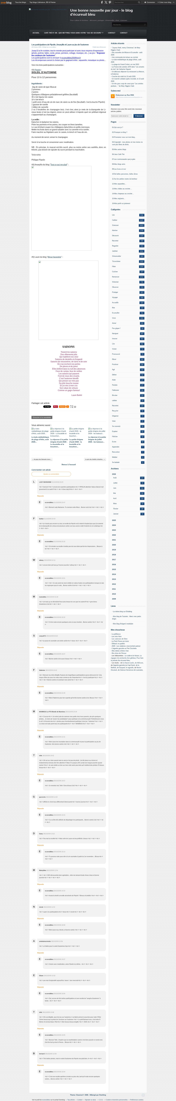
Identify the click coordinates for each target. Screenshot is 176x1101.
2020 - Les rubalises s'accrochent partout (126, 646)
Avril (114, 498)
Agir (113, 369)
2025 (114, 520)
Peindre (114, 385)
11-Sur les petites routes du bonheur (124, 179)
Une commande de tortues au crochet (125, 57)
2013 (114, 579)
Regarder (115, 246)
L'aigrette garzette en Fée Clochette (124, 648)
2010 (114, 594)
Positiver (115, 364)
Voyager (115, 297)
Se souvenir (116, 426)
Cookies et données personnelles (117, 1100)
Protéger (115, 292)
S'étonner (115, 282)
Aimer (114, 323)
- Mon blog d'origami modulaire (122, 624)
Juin (114, 488)
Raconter (115, 241)
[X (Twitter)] (105, 2)
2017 (114, 560)
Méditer (114, 457)
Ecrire (114, 442)
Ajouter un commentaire (51, 474)
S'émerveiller (116, 256)
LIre (113, 344)
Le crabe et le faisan (132, 656)
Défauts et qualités (118, 644)
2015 (114, 569)
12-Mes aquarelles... (119, 184)
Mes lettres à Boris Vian (120, 651)
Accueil (36, 33)
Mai (114, 493)
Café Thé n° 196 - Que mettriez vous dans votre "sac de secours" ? (73, 33)
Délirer (114, 375)
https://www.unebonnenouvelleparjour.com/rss (130, 97)
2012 (114, 584)
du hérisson (139, 663)
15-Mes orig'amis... (118, 198)
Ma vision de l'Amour (119, 653)
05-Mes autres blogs (119, 149)
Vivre (114, 318)
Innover (114, 339)
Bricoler (114, 395)
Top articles (71, 1100)
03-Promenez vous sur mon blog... (124, 137)
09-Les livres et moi (119, 169)
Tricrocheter (116, 261)
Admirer (114, 230)
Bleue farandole (54, 257)
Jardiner (115, 251)
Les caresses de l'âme (119, 639)
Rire (113, 308)
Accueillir (115, 302)
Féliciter (115, 436)
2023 (114, 530)
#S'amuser (103, 47)
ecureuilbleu (46, 1100)
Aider (114, 380)
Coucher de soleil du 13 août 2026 (123, 76)
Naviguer (115, 333)
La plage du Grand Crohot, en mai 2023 (125, 64)
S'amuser (115, 225)
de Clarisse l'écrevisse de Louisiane (130, 670)
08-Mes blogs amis (118, 164)
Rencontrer (116, 452)
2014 (114, 574)
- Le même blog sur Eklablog (122, 611)
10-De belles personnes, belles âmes (125, 174)
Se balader (115, 462)
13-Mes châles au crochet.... (122, 189)
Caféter (114, 220)
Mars (115, 503)
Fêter (114, 266)
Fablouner (115, 390)
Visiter (114, 349)
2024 (114, 525)
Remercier (115, 277)
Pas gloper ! (116, 328)
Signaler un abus (90, 1100)
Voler (114, 421)
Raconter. (115, 406)
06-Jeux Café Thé (118, 154)
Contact (111, 33)
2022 (114, 535)
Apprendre (115, 447)
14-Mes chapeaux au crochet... (123, 194)
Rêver (114, 359)
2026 (114, 474)
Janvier (115, 514)
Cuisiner (115, 272)
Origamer (115, 416)
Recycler (115, 411)
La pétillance (116, 634)
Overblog (102, 1095)
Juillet (115, 483)
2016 (114, 564)
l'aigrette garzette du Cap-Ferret (124, 665)
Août (114, 478)
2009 (114, 599)
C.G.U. (101, 1100)
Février (115, 509)
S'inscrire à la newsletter (42, 417)
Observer (115, 287)
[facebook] (101, 2)
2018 (114, 555)
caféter (114, 400)
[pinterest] (109, 2)
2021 (114, 540)
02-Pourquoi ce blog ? (119, 132)
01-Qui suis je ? (117, 127)
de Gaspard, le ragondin (125, 667)
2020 (114, 545)
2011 (114, 589)
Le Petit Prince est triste (120, 641)
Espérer (114, 431)
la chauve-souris (128, 663)
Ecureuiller (115, 313)
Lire (113, 215)
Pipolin (38, 70)
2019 (114, 550)
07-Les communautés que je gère (123, 159)
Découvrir (115, 235)
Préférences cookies (136, 1100)
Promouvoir (116, 354)
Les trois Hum (117, 636)
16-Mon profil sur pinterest (121, 203)
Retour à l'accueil (69, 464)
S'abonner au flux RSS (125, 95)
